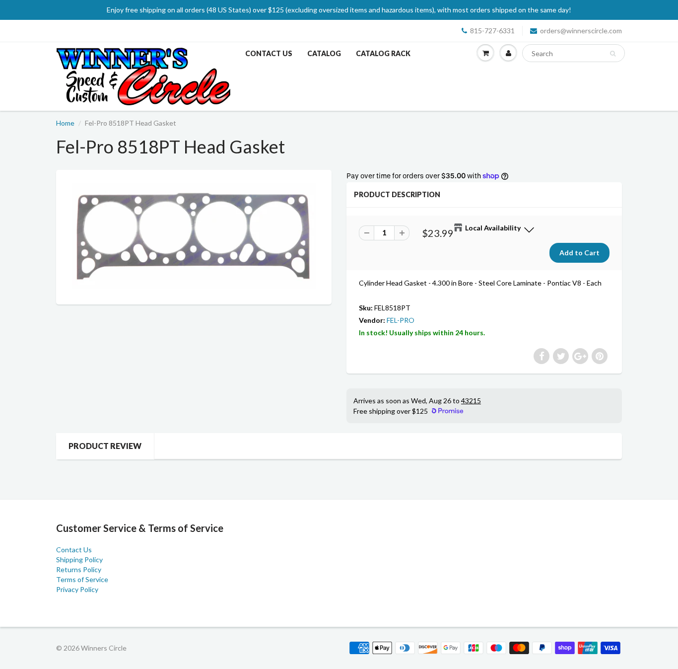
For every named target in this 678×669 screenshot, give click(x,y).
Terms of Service (82, 579)
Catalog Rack (383, 53)
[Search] (613, 54)
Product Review (104, 445)
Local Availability (493, 227)
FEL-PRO (400, 320)
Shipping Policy (79, 559)
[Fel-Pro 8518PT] (193, 236)
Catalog (324, 53)
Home (65, 123)
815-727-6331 (492, 30)
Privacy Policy (77, 589)
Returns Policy (78, 569)
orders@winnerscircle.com (581, 30)
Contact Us (268, 53)
